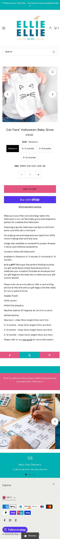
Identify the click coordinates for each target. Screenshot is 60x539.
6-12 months (29, 157)
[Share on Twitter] (30, 355)
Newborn (12, 148)
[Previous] (7, 94)
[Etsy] (16, 520)
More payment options (30, 206)
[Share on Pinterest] (50, 355)
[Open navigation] (6, 28)
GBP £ (9, 497)
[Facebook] (4, 520)
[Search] (54, 52)
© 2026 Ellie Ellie (10, 534)
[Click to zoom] (52, 71)
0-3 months (28, 148)
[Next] (52, 94)
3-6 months (45, 148)
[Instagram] (10, 520)
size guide (27, 339)
